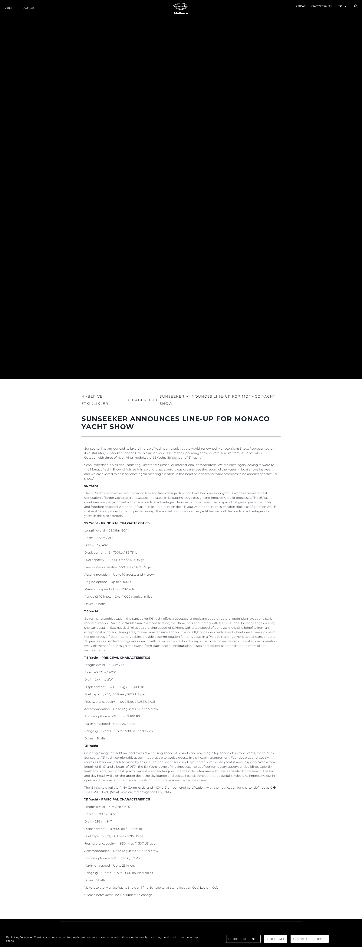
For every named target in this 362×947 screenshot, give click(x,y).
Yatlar (28, 8)
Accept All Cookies (310, 938)
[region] (181, 939)
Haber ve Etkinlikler (94, 400)
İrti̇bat (300, 6)
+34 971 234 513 (321, 6)
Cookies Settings (243, 938)
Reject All (275, 938)
